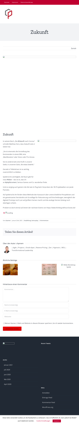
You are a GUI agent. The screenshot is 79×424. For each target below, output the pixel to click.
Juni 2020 (7, 374)
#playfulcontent (11, 182)
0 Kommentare (44, 220)
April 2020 (7, 384)
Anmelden (46, 393)
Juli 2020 (7, 370)
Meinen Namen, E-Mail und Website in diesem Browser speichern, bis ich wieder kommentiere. (39, 323)
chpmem (8, 220)
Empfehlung (27, 220)
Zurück (73, 48)
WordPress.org (47, 407)
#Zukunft (21, 141)
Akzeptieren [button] (57, 421)
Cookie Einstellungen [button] (43, 421)
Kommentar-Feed (48, 402)
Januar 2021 (8, 365)
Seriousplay (35, 220)
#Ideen (9, 180)
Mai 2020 (7, 379)
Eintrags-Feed (47, 398)
